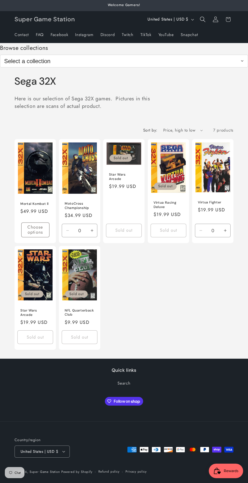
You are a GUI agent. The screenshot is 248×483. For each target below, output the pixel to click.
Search (123, 383)
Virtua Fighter (209, 202)
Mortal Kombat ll (34, 204)
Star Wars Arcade (117, 176)
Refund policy (109, 471)
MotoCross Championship (77, 206)
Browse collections (24, 48)
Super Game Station (45, 471)
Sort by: (150, 130)
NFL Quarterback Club (79, 312)
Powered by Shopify (77, 471)
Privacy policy (136, 471)
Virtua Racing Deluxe (165, 205)
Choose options (35, 230)
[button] (202, 19)
